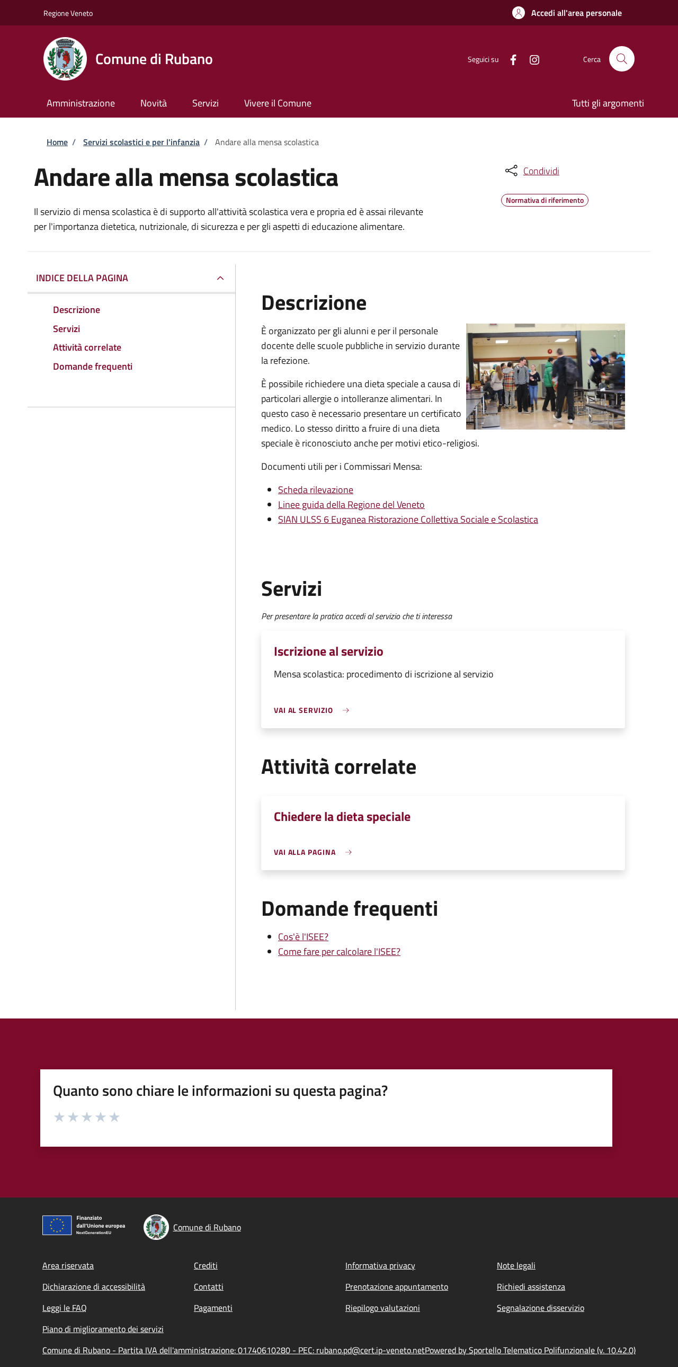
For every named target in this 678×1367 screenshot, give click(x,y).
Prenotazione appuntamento (396, 1286)
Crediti (206, 1265)
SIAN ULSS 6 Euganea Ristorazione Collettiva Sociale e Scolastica (408, 519)
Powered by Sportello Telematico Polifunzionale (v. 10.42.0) (530, 1350)
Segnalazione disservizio (540, 1307)
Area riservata (68, 1265)
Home (57, 142)
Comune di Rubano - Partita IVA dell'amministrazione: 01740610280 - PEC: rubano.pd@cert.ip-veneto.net (233, 1350)
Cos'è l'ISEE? (303, 937)
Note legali (516, 1265)
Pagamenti (213, 1307)
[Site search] (622, 59)
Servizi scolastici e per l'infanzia (141, 142)
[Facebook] (509, 58)
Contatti (209, 1286)
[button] (567, 12)
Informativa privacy (380, 1265)
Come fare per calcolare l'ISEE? (339, 951)
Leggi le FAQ (64, 1307)
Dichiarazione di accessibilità (93, 1286)
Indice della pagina (82, 278)
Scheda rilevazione (315, 490)
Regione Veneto (68, 13)
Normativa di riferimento (545, 198)
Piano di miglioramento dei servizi (103, 1329)
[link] (314, 710)
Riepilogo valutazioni (382, 1307)
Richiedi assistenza (531, 1286)
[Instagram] (530, 58)
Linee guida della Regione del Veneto (351, 504)
